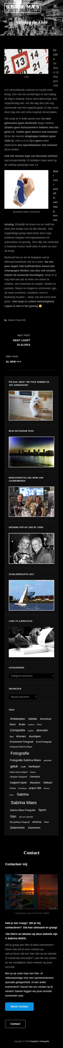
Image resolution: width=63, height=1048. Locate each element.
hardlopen (34, 766)
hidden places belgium (19, 772)
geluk (14, 766)
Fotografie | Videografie (39, 1041)
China (39, 724)
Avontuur (45, 718)
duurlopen (35, 736)
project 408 (35, 788)
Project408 (20, 320)
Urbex (46, 822)
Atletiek (11, 320)
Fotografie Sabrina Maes (25, 760)
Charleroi (31, 724)
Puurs (12, 795)
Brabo (22, 724)
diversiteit (42, 730)
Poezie (13, 788)
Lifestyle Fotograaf (18, 777)
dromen (21, 736)
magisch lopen (18, 782)
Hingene (33, 772)
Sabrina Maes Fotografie (22, 810)
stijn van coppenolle (26, 817)
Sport (42, 810)
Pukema (46, 788)
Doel (11, 736)
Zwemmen (17, 827)
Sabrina (23, 794)
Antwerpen (17, 718)
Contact (15, 1023)
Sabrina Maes (24, 802)
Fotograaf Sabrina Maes (21, 747)
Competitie (17, 730)
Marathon (35, 782)
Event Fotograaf (43, 742)
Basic (13, 724)
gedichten (48, 760)
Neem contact (19, 1006)
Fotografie (20, 753)
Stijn (13, 816)
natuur (47, 782)
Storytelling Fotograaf (20, 822)
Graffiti (23, 767)
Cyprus (31, 731)
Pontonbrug (22, 788)
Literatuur (35, 776)
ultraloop (36, 822)
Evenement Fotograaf (21, 741)
